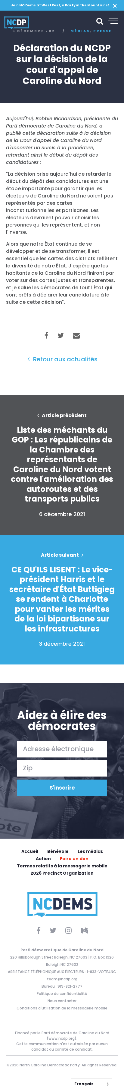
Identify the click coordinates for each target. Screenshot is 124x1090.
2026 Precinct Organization (62, 873)
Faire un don (74, 859)
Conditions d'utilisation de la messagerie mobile (62, 1008)
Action (43, 859)
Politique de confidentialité (62, 993)
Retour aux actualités (65, 359)
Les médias (90, 851)
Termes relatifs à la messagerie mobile (62, 866)
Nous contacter (62, 1000)
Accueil (29, 851)
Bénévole (58, 851)
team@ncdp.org (62, 979)
